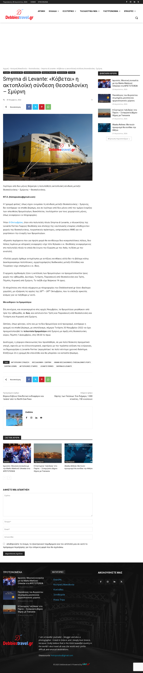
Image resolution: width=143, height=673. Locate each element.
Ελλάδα (6, 462)
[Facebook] (126, 2)
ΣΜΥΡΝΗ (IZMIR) (10, 366)
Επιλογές (71, 72)
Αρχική (6, 68)
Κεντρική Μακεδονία (18, 68)
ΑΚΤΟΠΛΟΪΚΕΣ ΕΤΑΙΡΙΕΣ (29, 366)
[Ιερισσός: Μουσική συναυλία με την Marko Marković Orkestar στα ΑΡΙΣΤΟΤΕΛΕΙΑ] (17, 453)
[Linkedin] (134, 2)
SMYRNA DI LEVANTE (64, 366)
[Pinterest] (42, 107)
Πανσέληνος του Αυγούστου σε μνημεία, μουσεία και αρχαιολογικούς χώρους (125, 98)
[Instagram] (130, 2)
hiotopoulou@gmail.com (62, 655)
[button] (136, 17)
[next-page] (9, 478)
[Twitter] (138, 2)
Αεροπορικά (39, 462)
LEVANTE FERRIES (46, 366)
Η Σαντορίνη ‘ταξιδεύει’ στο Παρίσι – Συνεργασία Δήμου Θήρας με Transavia (45, 468)
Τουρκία (6, 72)
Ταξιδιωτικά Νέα (16, 72)
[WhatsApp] (48, 107)
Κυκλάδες (58, 589)
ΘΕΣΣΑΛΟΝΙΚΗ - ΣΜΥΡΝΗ (41, 362)
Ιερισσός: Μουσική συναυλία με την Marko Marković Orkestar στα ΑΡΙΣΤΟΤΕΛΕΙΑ (16, 468)
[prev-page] (5, 478)
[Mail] (41, 417)
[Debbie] (14, 418)
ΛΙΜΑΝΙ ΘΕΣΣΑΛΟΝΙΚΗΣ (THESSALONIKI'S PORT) (72, 362)
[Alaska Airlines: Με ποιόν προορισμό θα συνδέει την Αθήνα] (78, 453)
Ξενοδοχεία (59, 594)
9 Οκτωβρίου (16, 222)
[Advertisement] (71, 43)
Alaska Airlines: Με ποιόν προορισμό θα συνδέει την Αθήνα (124, 127)
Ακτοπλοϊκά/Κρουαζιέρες (32, 72)
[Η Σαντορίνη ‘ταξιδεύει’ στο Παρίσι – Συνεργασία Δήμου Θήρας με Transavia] (48, 453)
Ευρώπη (57, 579)
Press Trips (59, 599)
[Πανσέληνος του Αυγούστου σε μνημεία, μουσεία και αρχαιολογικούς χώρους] (104, 98)
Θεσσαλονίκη (34, 68)
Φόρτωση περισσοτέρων (118, 139)
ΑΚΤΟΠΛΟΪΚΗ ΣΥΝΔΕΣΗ (20, 362)
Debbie (29, 412)
